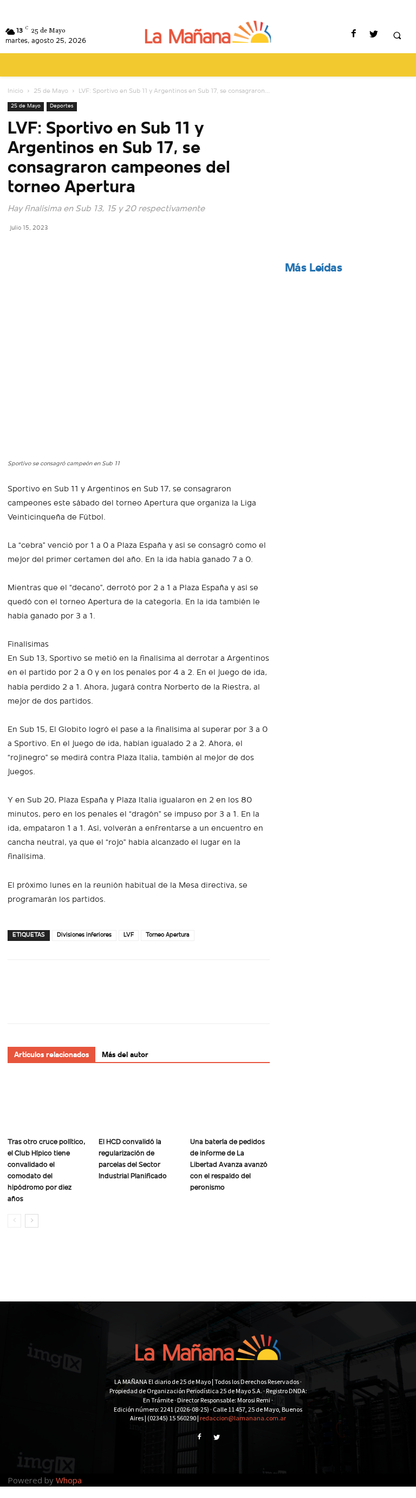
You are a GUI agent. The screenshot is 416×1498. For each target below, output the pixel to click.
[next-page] (31, 1221)
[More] (118, 252)
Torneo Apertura (168, 935)
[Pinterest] (68, 252)
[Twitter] (373, 35)
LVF (128, 935)
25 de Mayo (51, 91)
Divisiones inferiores (84, 935)
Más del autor (125, 1055)
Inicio (15, 91)
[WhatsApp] (93, 252)
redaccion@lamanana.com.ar (243, 1418)
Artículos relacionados (51, 1055)
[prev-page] (14, 1221)
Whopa (69, 1480)
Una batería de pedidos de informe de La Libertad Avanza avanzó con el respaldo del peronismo (229, 1165)
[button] (397, 35)
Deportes (62, 106)
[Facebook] (353, 35)
